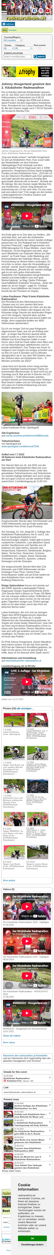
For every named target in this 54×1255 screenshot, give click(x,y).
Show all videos (12, 1035)
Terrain (7, 45)
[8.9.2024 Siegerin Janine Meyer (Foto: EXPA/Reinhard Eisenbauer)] (37, 859)
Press (8, 1250)
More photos (9, 880)
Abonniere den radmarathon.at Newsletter (25, 1055)
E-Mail (5, 1222)
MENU (9, 24)
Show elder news (11, 1171)
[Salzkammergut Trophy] (27, 76)
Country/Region (12, 37)
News (5, 30)
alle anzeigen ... (25, 708)
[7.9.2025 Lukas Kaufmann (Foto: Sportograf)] (14, 727)
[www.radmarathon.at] (24, 20)
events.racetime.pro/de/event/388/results (26, 435)
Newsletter (13, 30)
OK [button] (32, 1238)
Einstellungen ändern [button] (32, 1244)
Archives (6, 1227)
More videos (9, 1042)
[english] (8, 5)
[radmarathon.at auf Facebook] (34, 13)
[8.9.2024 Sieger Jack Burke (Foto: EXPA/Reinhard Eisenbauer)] (14, 859)
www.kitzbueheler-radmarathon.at (23, 660)
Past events (40, 45)
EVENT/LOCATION (13, 53)
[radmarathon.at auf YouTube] (47, 13)
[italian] (13, 5)
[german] (4, 5)
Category (20, 45)
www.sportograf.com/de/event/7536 (20, 446)
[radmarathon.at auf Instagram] (41, 13)
